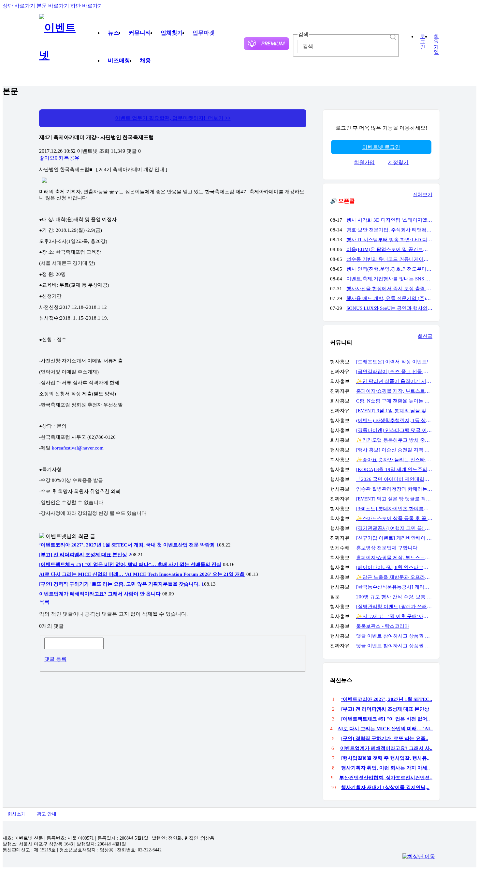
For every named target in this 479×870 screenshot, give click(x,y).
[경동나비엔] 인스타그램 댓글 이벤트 (394, 430)
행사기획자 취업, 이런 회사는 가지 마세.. (385, 767)
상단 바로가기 (19, 5)
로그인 (422, 42)
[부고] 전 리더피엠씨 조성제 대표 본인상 (83, 554)
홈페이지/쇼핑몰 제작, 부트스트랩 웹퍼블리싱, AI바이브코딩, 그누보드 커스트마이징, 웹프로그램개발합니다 (394, 557)
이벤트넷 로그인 (381, 147)
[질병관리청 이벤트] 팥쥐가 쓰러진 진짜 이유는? (394, 606)
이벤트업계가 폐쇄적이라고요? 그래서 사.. (386, 748)
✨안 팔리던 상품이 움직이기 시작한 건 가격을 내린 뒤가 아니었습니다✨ (394, 381)
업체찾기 (172, 33)
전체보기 (422, 194)
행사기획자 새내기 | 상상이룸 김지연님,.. (385, 787)
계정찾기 (398, 162)
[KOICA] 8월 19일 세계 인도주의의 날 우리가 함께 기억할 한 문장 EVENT (394, 469)
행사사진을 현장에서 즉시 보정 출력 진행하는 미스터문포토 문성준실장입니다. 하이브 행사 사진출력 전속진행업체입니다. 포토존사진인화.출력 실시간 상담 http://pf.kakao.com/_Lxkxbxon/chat (389, 288)
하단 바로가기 (86, 5)
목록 (44, 602)
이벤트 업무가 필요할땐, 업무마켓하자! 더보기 (173, 118)
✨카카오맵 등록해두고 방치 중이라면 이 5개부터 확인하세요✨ (394, 440)
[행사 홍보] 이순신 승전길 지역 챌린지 (394, 449)
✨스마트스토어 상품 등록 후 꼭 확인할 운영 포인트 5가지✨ (394, 518)
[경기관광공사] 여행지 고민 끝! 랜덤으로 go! (394, 528)
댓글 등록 (55, 659)
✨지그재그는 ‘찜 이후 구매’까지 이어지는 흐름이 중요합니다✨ (394, 616)
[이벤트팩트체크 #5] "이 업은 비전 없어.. (385, 718)
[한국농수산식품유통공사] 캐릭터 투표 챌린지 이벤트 (394, 587)
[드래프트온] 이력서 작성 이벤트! (392, 361)
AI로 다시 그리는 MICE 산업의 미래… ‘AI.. (385, 728)
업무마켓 (204, 33)
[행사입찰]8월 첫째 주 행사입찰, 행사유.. (385, 758)
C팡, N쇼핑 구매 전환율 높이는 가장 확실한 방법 (394, 400)
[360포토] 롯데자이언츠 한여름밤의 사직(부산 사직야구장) (394, 508)
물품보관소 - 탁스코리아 (382, 626)
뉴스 (113, 33)
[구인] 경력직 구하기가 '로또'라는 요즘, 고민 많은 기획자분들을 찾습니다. (119, 584)
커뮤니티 (140, 33)
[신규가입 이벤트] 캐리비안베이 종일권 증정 (394, 538)
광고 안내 (46, 814)
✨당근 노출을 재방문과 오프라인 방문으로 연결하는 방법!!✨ (394, 577)
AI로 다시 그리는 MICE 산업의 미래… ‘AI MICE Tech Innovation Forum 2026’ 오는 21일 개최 (142, 574)
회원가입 (436, 44)
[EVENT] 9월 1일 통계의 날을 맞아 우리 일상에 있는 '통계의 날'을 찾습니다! (394, 410)
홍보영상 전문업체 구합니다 (386, 547)
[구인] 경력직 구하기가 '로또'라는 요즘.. (384, 738)
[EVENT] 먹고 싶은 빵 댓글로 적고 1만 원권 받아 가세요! (394, 498)
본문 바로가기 (52, 5)
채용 (145, 60)
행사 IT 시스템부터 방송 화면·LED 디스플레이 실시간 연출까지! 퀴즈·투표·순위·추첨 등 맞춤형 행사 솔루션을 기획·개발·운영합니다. (389, 239)
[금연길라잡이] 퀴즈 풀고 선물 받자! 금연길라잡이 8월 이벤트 (394, 371)
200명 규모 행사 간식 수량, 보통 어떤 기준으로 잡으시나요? (394, 596)
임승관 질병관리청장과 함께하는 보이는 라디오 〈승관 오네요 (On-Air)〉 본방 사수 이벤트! (394, 489)
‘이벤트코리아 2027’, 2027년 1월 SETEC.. (386, 699)
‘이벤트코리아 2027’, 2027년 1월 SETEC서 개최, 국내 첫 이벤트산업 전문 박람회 (127, 544)
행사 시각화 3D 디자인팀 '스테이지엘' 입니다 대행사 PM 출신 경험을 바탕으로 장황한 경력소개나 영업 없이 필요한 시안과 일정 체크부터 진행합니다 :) (389, 220)
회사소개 (16, 814)
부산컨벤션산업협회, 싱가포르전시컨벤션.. (385, 777)
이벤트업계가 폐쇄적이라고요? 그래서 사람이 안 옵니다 (100, 593)
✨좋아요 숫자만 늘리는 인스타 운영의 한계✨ (394, 459)
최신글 (425, 336)
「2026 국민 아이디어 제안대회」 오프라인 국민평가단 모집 (394, 479)
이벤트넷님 (59, 536)
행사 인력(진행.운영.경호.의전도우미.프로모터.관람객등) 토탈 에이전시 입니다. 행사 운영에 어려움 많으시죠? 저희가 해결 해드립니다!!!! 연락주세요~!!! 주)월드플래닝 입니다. (389, 269)
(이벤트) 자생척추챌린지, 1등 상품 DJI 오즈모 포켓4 (394, 420)
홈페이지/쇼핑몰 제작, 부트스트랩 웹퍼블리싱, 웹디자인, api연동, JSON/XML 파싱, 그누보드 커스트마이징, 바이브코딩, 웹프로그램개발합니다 (394, 391)
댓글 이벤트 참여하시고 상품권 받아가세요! (394, 636)
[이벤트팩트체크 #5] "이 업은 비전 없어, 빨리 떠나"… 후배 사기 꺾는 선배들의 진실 (130, 564)
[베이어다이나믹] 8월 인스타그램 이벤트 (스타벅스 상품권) (394, 567)
